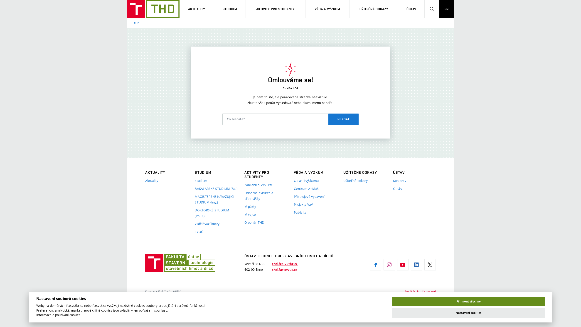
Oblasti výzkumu (306, 180)
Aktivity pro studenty (275, 9)
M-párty (250, 206)
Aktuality (196, 9)
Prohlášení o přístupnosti (420, 291)
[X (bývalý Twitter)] (430, 264)
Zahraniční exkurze (258, 185)
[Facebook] (375, 264)
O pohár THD (254, 222)
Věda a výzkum (327, 9)
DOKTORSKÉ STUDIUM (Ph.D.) (212, 213)
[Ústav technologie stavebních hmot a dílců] (153, 9)
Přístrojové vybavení (309, 196)
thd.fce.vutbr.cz (285, 264)
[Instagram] (389, 264)
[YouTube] (403, 264)
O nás (397, 188)
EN (447, 9)
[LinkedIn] (416, 264)
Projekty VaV (303, 204)
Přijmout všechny (468, 301)
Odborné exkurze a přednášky (258, 196)
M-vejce (250, 214)
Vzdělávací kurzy (207, 224)
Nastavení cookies (468, 313)
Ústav (411, 9)
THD (137, 23)
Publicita (300, 212)
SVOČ (199, 232)
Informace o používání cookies (58, 315)
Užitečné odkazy (374, 9)
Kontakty (399, 180)
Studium (230, 9)
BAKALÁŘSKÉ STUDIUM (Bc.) (216, 188)
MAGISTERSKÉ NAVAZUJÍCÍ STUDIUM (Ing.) (214, 199)
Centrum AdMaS (306, 188)
